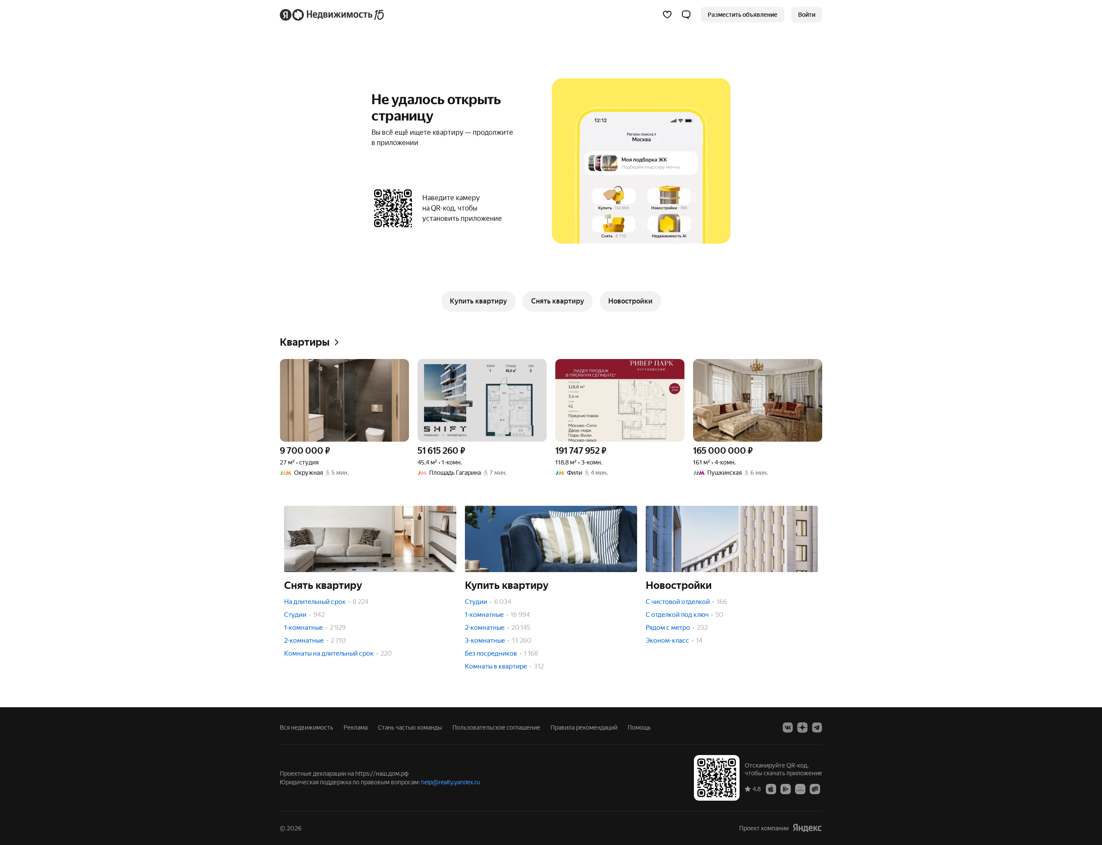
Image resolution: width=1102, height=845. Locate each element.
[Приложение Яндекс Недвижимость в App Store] (771, 788)
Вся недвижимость (306, 727)
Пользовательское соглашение (496, 727)
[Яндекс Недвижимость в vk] (788, 727)
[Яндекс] (807, 828)
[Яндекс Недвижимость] (332, 15)
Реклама (356, 727)
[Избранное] (667, 14)
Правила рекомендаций (584, 727)
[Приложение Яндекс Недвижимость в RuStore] (815, 788)
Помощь (639, 727)
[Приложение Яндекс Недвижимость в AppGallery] (800, 788)
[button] (686, 14)
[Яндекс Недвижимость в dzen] (802, 727)
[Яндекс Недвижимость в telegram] (817, 727)
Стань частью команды (410, 727)
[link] (806, 14)
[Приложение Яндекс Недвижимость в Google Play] (785, 788)
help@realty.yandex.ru (450, 782)
